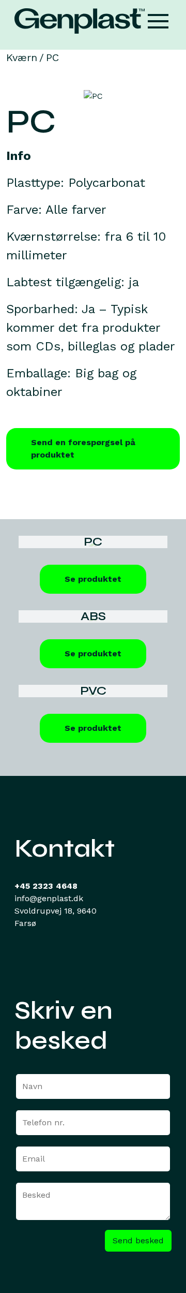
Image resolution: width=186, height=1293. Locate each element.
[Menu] (158, 21)
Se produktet (93, 579)
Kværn (21, 57)
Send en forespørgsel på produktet (83, 448)
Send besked (138, 1240)
